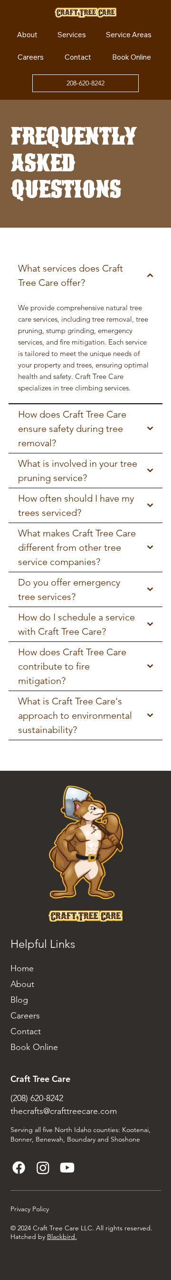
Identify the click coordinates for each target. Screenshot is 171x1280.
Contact (25, 1031)
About (22, 984)
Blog (19, 1000)
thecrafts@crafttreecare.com (63, 1111)
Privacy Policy (29, 1209)
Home (22, 968)
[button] (129, 34)
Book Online (34, 1047)
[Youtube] (67, 1167)
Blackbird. (62, 1236)
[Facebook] (18, 1167)
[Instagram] (43, 1167)
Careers (25, 1015)
